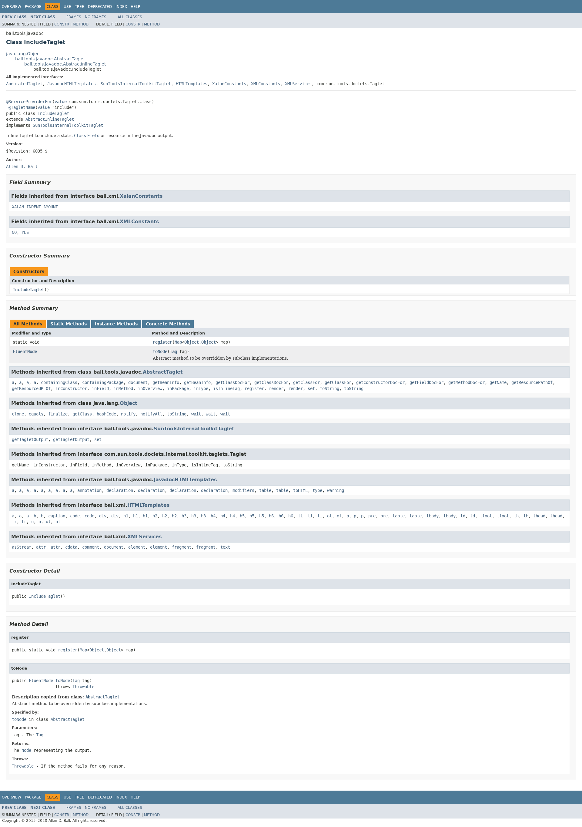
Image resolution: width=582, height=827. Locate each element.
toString (329, 388)
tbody (432, 515)
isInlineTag (226, 388)
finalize (58, 414)
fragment (181, 547)
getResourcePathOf (532, 382)
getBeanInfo (165, 382)
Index (121, 7)
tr (14, 521)
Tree (79, 7)
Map (178, 342)
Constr (61, 24)
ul (48, 521)
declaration (119, 490)
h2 (154, 515)
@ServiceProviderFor (29, 101)
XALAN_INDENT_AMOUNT (35, 206)
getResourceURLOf (31, 388)
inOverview (150, 388)
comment (90, 547)
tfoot (486, 515)
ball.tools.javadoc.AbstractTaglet (50, 58)
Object (191, 342)
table (265, 490)
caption (56, 515)
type (317, 490)
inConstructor (71, 388)
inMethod (123, 388)
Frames (73, 17)
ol (329, 515)
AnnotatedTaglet (24, 83)
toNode (160, 351)
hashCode (106, 414)
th (516, 515)
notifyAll (151, 414)
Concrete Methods (168, 323)
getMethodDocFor (466, 382)
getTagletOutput (30, 439)
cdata (71, 547)
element (136, 547)
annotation (89, 490)
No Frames (95, 17)
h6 (271, 515)
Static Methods (68, 323)
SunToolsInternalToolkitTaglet (136, 83)
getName (498, 382)
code (75, 515)
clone (18, 414)
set (311, 388)
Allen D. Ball (22, 166)
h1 (125, 515)
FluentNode (25, 351)
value (61, 101)
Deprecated (100, 7)
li (300, 515)
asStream (21, 547)
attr (41, 547)
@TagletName (21, 107)
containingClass (59, 382)
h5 (242, 515)
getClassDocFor (232, 382)
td (462, 515)
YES (25, 232)
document (138, 382)
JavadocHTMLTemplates (71, 83)
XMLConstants (265, 83)
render (276, 388)
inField (100, 388)
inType (201, 388)
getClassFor (306, 382)
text (225, 547)
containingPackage (102, 382)
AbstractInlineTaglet (49, 119)
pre (372, 515)
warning (335, 490)
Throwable (83, 686)
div (102, 515)
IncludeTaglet (53, 113)
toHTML (300, 490)
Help (135, 7)
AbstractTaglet (163, 372)
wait (196, 414)
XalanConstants (229, 83)
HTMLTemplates (191, 83)
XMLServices (298, 83)
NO (14, 232)
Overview (11, 7)
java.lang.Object (23, 53)
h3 (184, 515)
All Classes (130, 17)
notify (128, 414)
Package (33, 7)
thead (539, 515)
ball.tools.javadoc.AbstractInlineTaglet (65, 64)
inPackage (178, 388)
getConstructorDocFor (380, 382)
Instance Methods (116, 323)
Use (67, 7)
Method (81, 24)
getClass (82, 414)
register (162, 342)
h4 (213, 515)
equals (36, 414)
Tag (173, 351)
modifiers (243, 490)
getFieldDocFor (426, 382)
